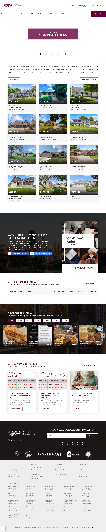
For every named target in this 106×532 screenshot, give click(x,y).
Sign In (92, 5)
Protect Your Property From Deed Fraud (83, 394)
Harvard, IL (48, 493)
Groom (57, 320)
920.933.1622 (30, 502)
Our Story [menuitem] (82, 468)
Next (103, 335)
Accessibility (87, 523)
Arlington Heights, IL (14, 486)
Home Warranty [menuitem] (36, 474)
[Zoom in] (104, 51)
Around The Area (51, 13)
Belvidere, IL (49, 486)
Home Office (67, 493)
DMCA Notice (18, 523)
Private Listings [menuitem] (13, 470)
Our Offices (13, 484)
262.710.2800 (12, 502)
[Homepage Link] (12, 5)
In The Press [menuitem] (83, 476)
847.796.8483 (86, 502)
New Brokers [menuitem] (59, 472)
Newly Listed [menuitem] (12, 474)
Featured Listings (21, 13)
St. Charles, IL (68, 507)
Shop (29, 320)
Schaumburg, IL (50, 507)
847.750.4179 (86, 495)
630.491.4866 (67, 488)
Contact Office (12, 490)
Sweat (47, 320)
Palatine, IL (85, 500)
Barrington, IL (30, 486)
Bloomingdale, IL (68, 486)
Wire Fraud (75, 523)
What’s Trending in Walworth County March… (50, 395)
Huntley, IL (85, 493)
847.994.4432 (82, 5)
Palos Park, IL (12, 507)
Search (71, 5)
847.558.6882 (12, 495)
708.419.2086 (12, 509)
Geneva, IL (29, 493)
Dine (12, 320)
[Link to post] (22, 380)
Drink (20, 320)
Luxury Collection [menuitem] (13, 476)
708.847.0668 (12, 515)
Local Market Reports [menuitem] (38, 468)
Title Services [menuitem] (35, 470)
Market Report (32, 13)
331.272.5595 (30, 495)
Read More (16, 409)
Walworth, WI (86, 507)
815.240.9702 (86, 488)
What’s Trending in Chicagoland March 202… (20, 395)
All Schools (89, 283)
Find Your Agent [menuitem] (84, 470)
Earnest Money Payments (34, 523)
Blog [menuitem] (80, 474)
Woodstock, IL (31, 514)
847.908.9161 (49, 509)
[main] (53, 210)
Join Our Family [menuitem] (59, 468)
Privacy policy (51, 523)
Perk (38, 320)
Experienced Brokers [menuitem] (61, 470)
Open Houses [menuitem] (12, 472)
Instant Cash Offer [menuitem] (37, 476)
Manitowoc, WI (31, 500)
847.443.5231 (30, 488)
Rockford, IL (30, 507)
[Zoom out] (104, 53)
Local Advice (61, 13)
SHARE (24, 326)
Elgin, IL (10, 493)
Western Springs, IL (14, 514)
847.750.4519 (67, 502)
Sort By (13, 79)
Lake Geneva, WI (13, 500)
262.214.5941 (86, 509)
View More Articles (89, 365)
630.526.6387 (67, 509)
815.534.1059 (30, 509)
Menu (100, 5)
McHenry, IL (48, 500)
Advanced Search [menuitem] (13, 468)
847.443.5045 (12, 488)
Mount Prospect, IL (69, 500)
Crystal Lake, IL (87, 486)
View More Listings (89, 79)
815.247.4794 (30, 515)
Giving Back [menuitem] (82, 472)
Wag (66, 320)
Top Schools (41, 13)
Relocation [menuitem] (34, 478)
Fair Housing (64, 523)
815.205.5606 (49, 488)
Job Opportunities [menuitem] (61, 474)
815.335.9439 (49, 502)
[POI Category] (41, 54)
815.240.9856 (49, 495)
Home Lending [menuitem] (35, 472)
